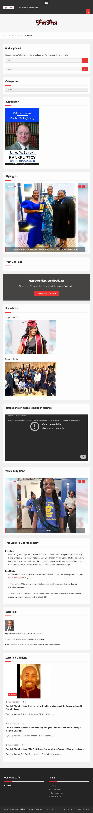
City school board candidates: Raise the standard (24, 633)
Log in (53, 786)
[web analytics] (7, 785)
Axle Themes (84, 809)
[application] (46, 437)
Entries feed (56, 789)
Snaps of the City (11, 317)
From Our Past (13, 261)
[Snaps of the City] (30, 337)
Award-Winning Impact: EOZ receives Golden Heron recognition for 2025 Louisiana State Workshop (45, 249)
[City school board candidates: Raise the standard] (9, 625)
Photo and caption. (16, 577)
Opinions (12, 695)
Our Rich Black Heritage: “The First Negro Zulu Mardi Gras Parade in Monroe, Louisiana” (45, 749)
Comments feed (57, 793)
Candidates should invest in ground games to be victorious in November (32, 644)
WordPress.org (57, 796)
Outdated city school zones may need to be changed (25, 639)
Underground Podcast (45, 293)
